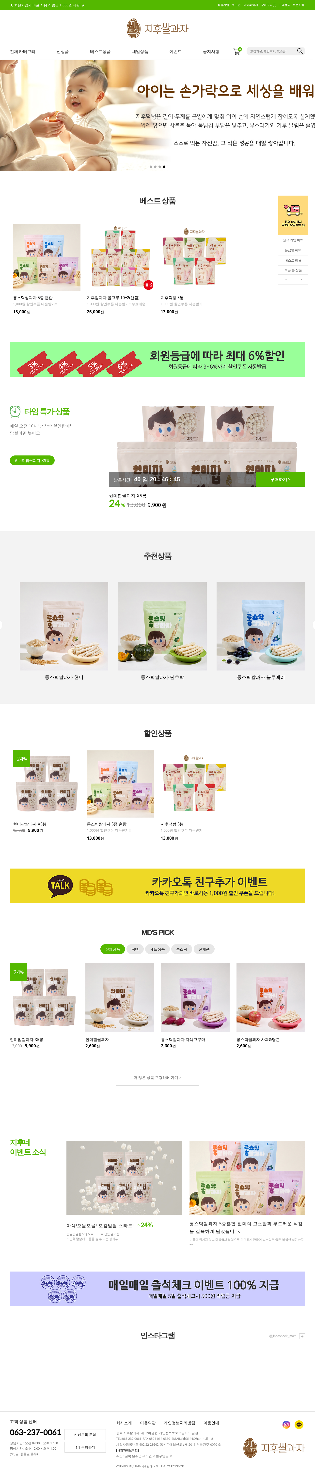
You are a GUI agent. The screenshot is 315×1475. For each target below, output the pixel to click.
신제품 (204, 949)
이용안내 (211, 1422)
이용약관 (148, 1422)
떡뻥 (135, 949)
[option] (47, 269)
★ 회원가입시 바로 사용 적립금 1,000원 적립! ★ (47, 5)
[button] (286, 115)
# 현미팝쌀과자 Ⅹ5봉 (32, 460)
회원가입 (223, 5)
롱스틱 (181, 949)
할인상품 (157, 733)
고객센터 (285, 5)
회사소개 (124, 1422)
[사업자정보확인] (127, 1450)
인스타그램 (157, 1335)
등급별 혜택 (293, 250)
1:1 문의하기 (85, 1447)
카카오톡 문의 (85, 1434)
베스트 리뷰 (293, 260)
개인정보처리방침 (179, 1422)
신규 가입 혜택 (293, 240)
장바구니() (268, 5)
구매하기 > (280, 479)
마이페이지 (250, 5)
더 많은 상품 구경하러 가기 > (157, 1077)
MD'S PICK (157, 932)
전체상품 (112, 949)
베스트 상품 (157, 200)
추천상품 (157, 556)
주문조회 (298, 5)
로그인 (236, 5)
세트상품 (157, 949)
